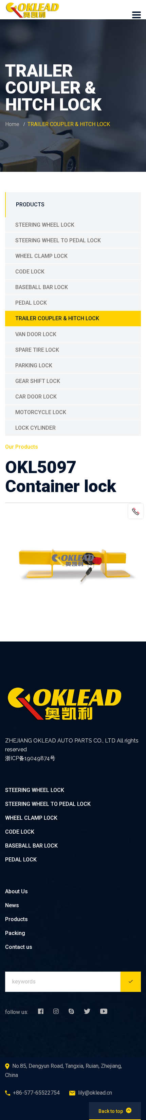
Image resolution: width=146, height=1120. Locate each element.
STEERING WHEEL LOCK (44, 225)
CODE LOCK (29, 271)
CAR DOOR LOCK (36, 396)
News (12, 905)
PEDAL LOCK (31, 303)
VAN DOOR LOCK (35, 334)
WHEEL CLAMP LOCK (41, 256)
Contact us (18, 947)
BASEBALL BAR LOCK (41, 287)
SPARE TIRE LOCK (37, 350)
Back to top (110, 1111)
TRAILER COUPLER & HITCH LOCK (57, 318)
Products (16, 919)
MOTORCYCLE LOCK (40, 412)
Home (12, 124)
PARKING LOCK (33, 365)
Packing (15, 933)
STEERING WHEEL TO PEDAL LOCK (58, 240)
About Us (16, 891)
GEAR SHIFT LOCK (37, 381)
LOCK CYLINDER (35, 428)
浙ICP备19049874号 (30, 758)
